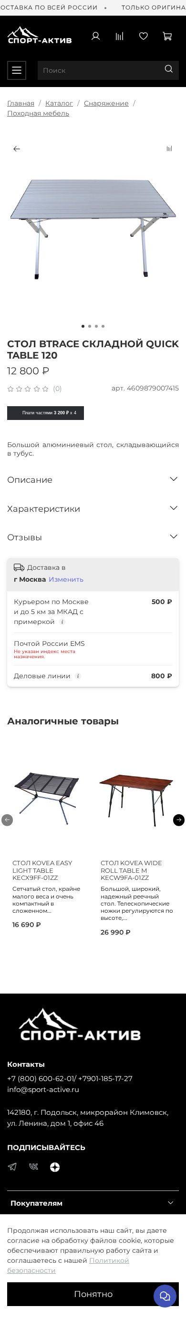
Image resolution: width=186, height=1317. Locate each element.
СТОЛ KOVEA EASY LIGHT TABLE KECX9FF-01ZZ (42, 870)
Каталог (59, 103)
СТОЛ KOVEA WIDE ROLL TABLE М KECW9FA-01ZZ (131, 870)
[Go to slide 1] (83, 326)
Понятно (93, 1294)
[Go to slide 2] (89, 326)
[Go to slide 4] (103, 326)
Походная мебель (38, 113)
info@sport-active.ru (43, 1089)
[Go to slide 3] (96, 326)
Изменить (66, 579)
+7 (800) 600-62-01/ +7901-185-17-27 (70, 1078)
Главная (20, 103)
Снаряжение (106, 103)
